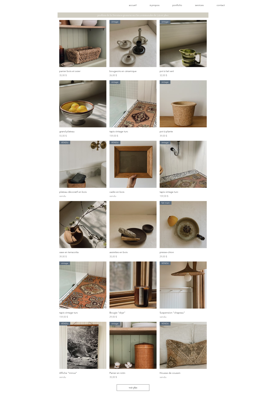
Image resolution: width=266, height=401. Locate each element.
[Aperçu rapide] (82, 43)
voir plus (133, 387)
